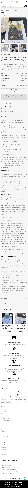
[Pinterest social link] (9, 111)
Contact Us (3, 431)
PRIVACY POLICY (4, 436)
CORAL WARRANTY (5, 434)
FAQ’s (2, 427)
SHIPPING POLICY (5, 438)
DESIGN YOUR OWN (5, 416)
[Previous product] (1, 15)
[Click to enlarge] (3, 40)
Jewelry (8, 10)
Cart (2, 456)
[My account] (26, 2)
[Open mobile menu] (1, 2)
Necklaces (4, 12)
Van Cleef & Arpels (17, 10)
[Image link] (14, 394)
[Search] (25, 6)
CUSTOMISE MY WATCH (6, 420)
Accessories (3, 454)
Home (2, 10)
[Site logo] (14, 2)
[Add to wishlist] (11, 315)
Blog (2, 429)
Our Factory (3, 411)
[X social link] (7, 111)
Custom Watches (5, 449)
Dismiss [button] (26, 484)
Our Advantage (4, 413)
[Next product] (4, 15)
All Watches (3, 447)
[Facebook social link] (5, 111)
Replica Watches (4, 451)
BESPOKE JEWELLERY (6, 418)
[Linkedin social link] (10, 111)
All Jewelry (3, 444)
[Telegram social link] (12, 111)
